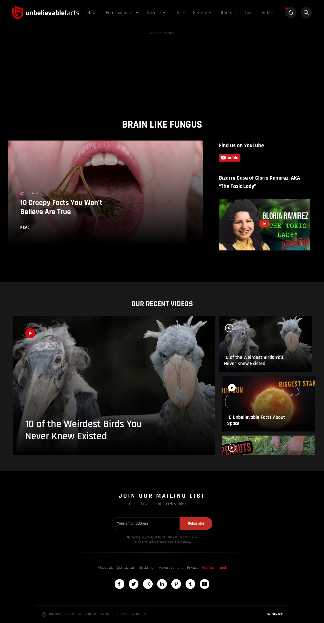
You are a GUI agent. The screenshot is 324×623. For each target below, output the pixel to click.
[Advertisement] (162, 71)
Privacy (192, 567)
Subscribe (196, 523)
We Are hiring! (214, 567)
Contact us (126, 567)
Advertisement (171, 567)
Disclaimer (147, 567)
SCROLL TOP (274, 614)
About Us (105, 567)
